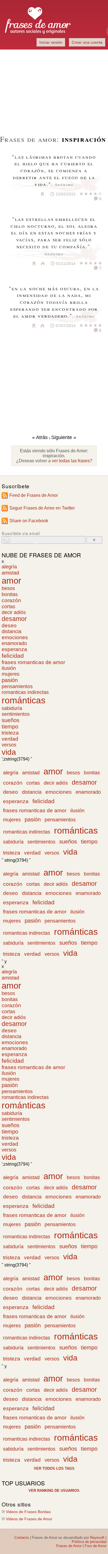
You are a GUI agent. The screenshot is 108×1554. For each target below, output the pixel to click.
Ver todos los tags (54, 1468)
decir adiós (14, 612)
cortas (8, 606)
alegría (9, 567)
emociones (15, 637)
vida (9, 752)
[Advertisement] (54, 88)
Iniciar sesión (50, 42)
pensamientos (17, 686)
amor (11, 580)
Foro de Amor (95, 1546)
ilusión (9, 668)
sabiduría (12, 708)
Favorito (29, 194)
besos (8, 588)
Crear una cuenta (87, 42)
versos (9, 745)
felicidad (13, 655)
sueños (10, 720)
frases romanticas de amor (33, 662)
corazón (11, 600)
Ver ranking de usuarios (54, 1490)
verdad (10, 739)
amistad (10, 573)
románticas (23, 700)
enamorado (14, 643)
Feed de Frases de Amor (33, 495)
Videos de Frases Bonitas (28, 1512)
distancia (11, 631)
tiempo (10, 727)
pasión (10, 680)
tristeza (10, 733)
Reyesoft (97, 1537)
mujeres (10, 674)
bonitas (10, 594)
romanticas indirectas (25, 692)
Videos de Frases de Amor (29, 1519)
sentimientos (16, 714)
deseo (9, 625)
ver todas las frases (71, 460)
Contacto (21, 1537)
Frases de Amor (69, 1546)
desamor (14, 618)
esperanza (14, 649)
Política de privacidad (89, 1542)
